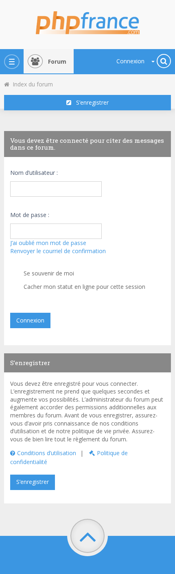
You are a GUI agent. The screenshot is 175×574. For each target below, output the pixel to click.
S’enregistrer (90, 102)
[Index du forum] (87, 20)
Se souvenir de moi (48, 273)
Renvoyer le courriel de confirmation (58, 251)
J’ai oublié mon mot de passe (48, 243)
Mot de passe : (29, 215)
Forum (57, 61)
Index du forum (31, 84)
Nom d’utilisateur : (34, 172)
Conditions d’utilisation (46, 453)
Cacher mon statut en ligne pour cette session (83, 286)
